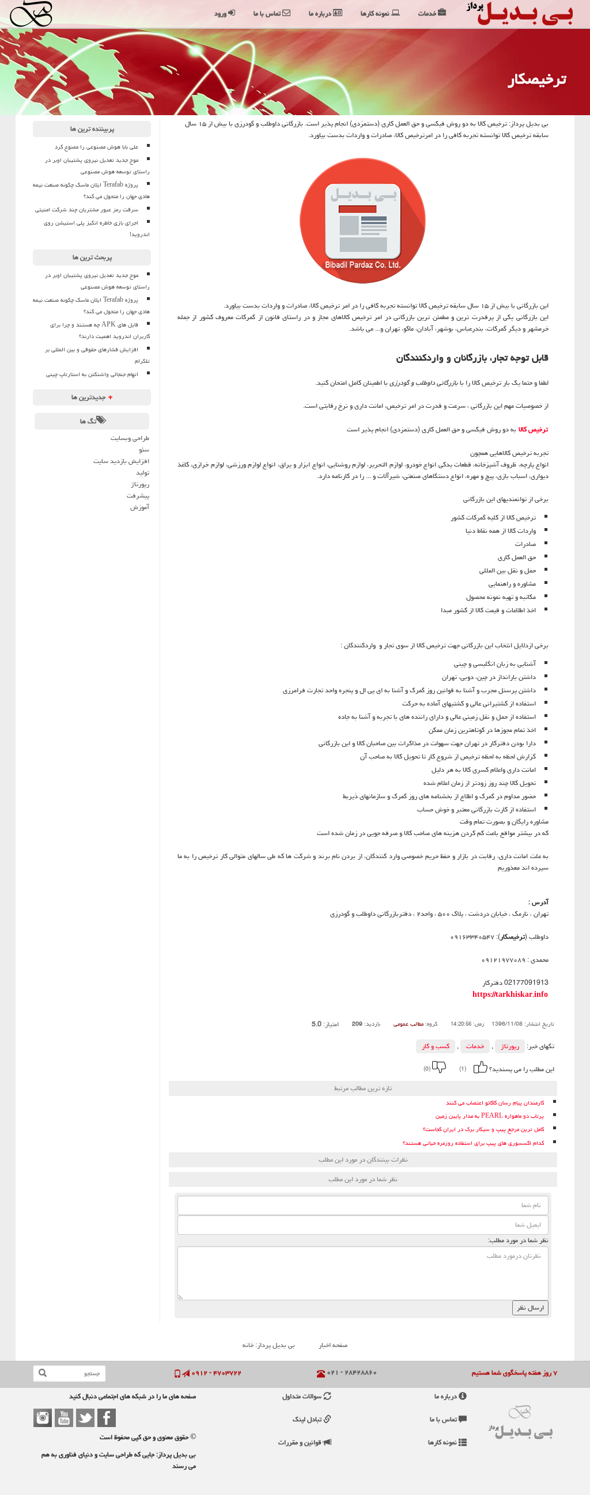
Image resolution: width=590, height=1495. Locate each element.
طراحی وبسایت (130, 438)
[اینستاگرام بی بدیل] (42, 1418)
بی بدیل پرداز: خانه (269, 1345)
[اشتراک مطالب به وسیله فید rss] (267, 1067)
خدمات (475, 1046)
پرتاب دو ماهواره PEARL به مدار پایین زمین (490, 1116)
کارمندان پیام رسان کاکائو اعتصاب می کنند (495, 1103)
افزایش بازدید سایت (121, 461)
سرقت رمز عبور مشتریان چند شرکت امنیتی (86, 209)
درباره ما (446, 1396)
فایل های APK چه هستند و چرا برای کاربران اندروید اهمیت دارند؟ (100, 330)
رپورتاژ (510, 1046)
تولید (142, 472)
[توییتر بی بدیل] (85, 1418)
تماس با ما (444, 1419)
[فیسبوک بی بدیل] (106, 1418)
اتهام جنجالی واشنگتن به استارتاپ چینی (92, 374)
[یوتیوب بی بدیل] (64, 1418)
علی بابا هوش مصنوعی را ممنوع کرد (96, 147)
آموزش (139, 507)
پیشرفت (138, 495)
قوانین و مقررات (300, 1442)
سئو (144, 449)
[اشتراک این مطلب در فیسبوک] (298, 1067)
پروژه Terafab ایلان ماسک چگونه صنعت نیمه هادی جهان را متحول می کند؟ (91, 190)
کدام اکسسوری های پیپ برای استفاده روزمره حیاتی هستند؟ (473, 1143)
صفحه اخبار (333, 1345)
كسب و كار (435, 1046)
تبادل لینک (308, 1419)
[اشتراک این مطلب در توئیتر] (283, 1067)
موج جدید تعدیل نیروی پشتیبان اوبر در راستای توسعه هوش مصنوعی (97, 165)
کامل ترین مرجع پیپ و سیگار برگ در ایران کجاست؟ (483, 1129)
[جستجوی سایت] (43, 1373)
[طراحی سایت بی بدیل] (46, 13)
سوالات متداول (302, 1396)
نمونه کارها (443, 1442)
